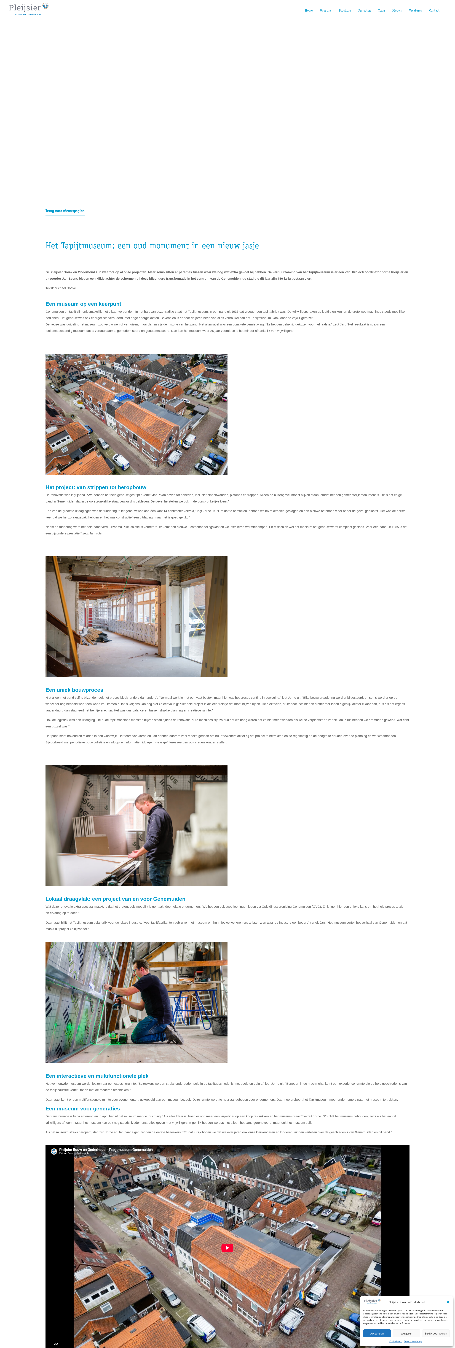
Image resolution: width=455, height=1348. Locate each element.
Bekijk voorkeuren (436, 1333)
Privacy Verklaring (413, 1341)
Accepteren (377, 1333)
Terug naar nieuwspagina (65, 211)
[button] (448, 1302)
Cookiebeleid (395, 1341)
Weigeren (406, 1333)
